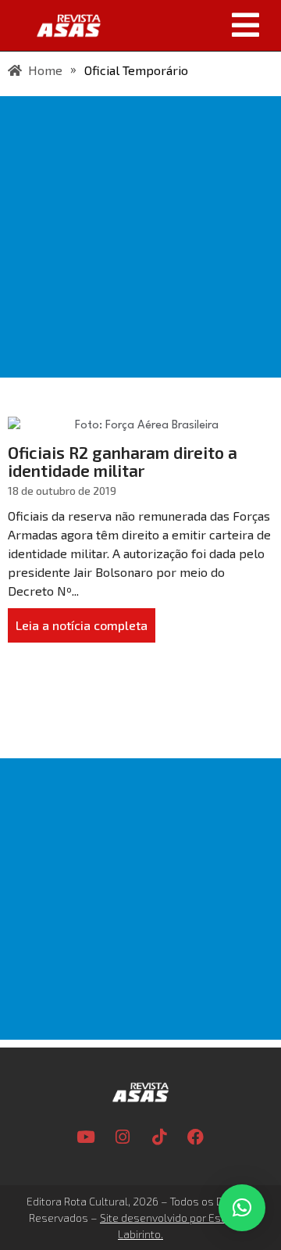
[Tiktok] (159, 1136)
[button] (197, 25)
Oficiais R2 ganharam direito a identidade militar (122, 461)
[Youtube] (85, 1136)
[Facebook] (196, 1136)
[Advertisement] (140, 237)
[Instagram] (122, 1136)
